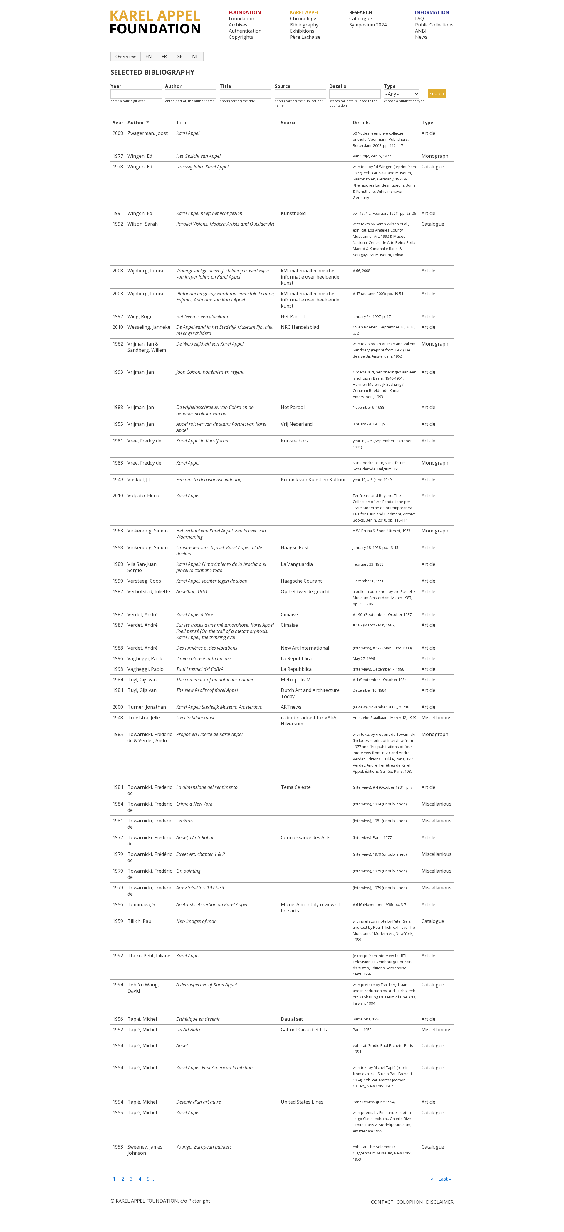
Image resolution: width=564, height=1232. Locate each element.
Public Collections (434, 25)
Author (173, 86)
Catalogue (360, 19)
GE (179, 56)
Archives (238, 25)
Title (225, 86)
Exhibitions (302, 31)
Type (390, 86)
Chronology (303, 19)
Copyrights (241, 37)
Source (283, 86)
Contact (382, 1202)
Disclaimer (440, 1202)
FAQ (419, 19)
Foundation (241, 19)
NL (195, 56)
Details (337, 86)
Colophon (410, 1202)
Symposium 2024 (368, 25)
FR (164, 56)
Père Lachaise (305, 37)
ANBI (421, 31)
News (421, 37)
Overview (125, 56)
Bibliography (304, 25)
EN (148, 56)
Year (115, 86)
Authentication (245, 31)
